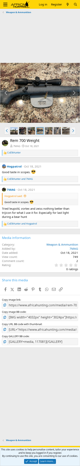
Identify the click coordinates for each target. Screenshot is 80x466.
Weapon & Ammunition (62, 244)
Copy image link (11, 299)
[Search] (75, 4)
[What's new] (67, 4)
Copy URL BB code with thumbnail (22, 324)
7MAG (16, 146)
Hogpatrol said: (13, 196)
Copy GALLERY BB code (15, 336)
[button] (5, 4)
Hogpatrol (14, 166)
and (20, 179)
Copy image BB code (14, 312)
